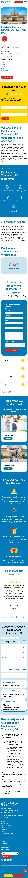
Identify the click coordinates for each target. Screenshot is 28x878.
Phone (6, 320)
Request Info (8, 875)
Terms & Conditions (11, 867)
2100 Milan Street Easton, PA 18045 (9, 54)
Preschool (3, 66)
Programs (4, 837)
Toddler (3, 64)
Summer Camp (4, 70)
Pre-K (2, 68)
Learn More (8, 438)
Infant (2, 62)
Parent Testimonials (6, 825)
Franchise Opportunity (7, 833)
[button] (10, 617)
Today (24, 641)
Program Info (7, 77)
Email (6, 325)
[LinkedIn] (10, 860)
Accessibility (18, 867)
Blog (2, 831)
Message (7, 330)
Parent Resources (6, 827)
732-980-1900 (5, 817)
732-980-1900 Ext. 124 (7, 812)
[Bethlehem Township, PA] (6, 2)
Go (17, 638)
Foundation (4, 829)
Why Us (3, 821)
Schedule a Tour (19, 875)
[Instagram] (5, 860)
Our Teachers (5, 823)
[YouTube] (2, 860)
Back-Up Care (4, 72)
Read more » (4, 244)
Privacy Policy (4, 867)
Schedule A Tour (18, 2)
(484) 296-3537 (6, 49)
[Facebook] (8, 860)
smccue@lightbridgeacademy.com (10, 810)
